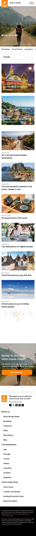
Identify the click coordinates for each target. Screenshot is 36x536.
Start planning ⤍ (17, 372)
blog (17, 44)
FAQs (5, 430)
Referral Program (10, 501)
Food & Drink (17, 49)
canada (23, 44)
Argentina (7, 477)
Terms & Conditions (16, 514)
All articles (6, 49)
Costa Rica (7, 468)
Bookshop (7, 421)
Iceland (6, 463)
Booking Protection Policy (13, 496)
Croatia (6, 459)
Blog (5, 440)
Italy (5, 449)
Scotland (6, 473)
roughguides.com (7, 44)
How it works (15, 3)
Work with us (8, 435)
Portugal (6, 454)
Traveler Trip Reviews (11, 492)
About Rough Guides (11, 416)
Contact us (7, 426)
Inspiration (29, 49)
